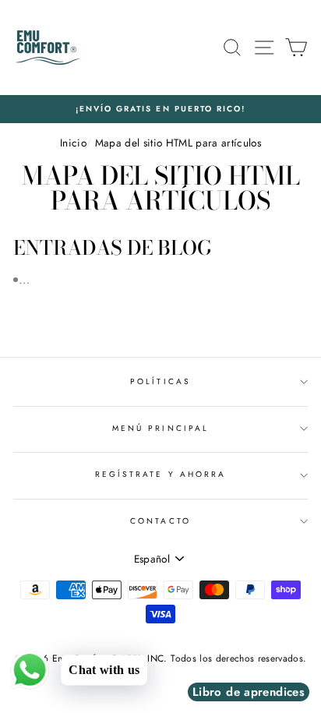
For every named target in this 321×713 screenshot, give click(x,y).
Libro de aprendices (248, 692)
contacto (160, 521)
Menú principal (160, 428)
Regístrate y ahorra (160, 474)
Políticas (160, 381)
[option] (160, 109)
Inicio (73, 142)
